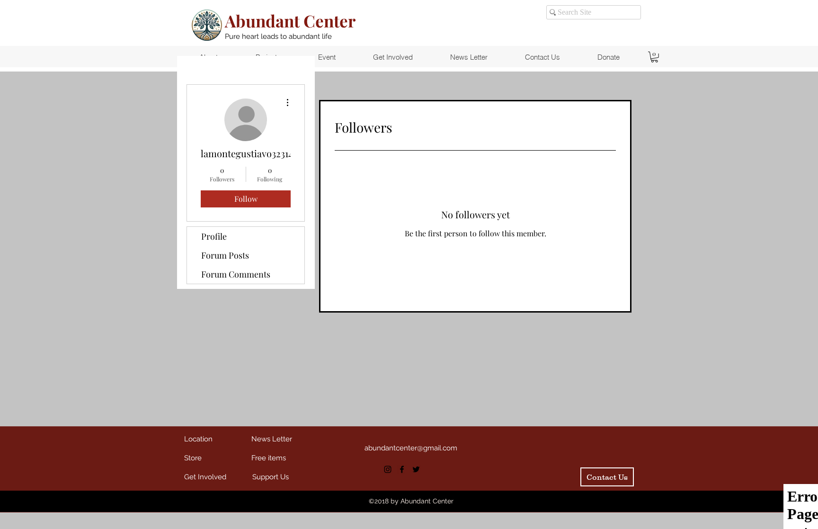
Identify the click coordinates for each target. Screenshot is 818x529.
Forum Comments (235, 274)
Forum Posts (225, 255)
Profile (214, 236)
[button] (654, 57)
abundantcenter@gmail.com (411, 448)
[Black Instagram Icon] (387, 469)
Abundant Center (290, 20)
